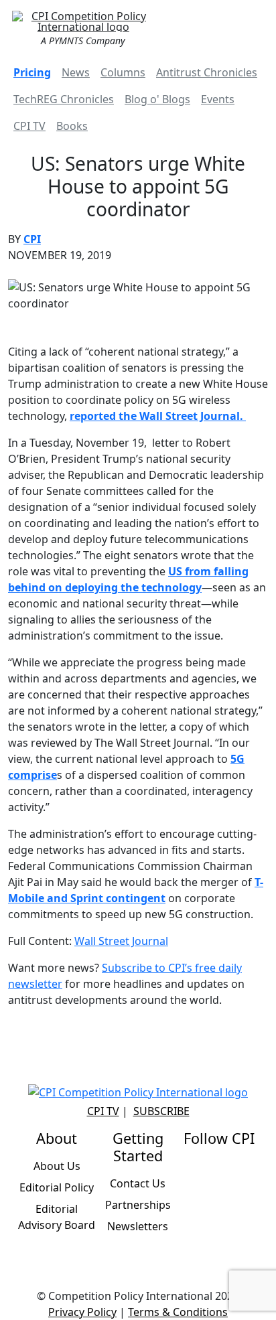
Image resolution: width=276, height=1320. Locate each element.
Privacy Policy (82, 1312)
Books (72, 126)
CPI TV (29, 126)
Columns (122, 72)
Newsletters (137, 1226)
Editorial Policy (56, 1187)
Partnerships (138, 1204)
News (76, 72)
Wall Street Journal (121, 941)
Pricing (32, 72)
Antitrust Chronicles (206, 72)
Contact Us (137, 1183)
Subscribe (161, 1111)
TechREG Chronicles (63, 99)
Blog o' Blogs (157, 99)
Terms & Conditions (178, 1312)
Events (217, 99)
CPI (32, 239)
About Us (56, 1166)
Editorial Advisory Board (56, 1216)
